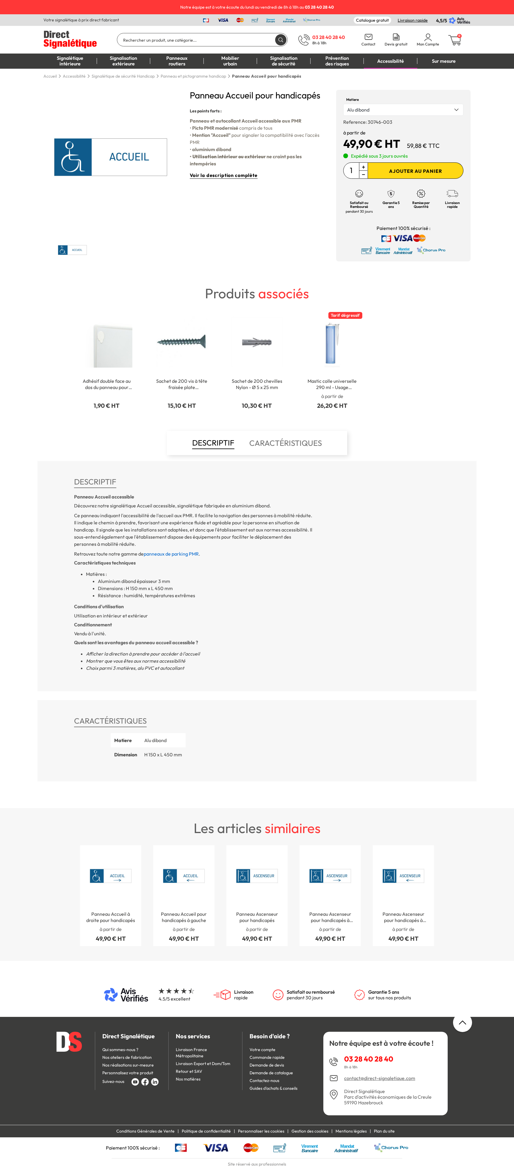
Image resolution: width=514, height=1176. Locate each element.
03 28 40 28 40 (368, 1058)
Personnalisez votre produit (127, 1072)
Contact (368, 44)
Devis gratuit (396, 44)
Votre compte (262, 1049)
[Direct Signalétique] (70, 39)
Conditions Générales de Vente (145, 1131)
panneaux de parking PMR (171, 554)
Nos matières (188, 1079)
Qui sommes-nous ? (120, 1049)
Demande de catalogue (271, 1072)
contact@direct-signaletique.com (379, 1078)
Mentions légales (351, 1131)
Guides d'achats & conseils (273, 1088)
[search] (280, 39)
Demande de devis (267, 1065)
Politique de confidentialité (206, 1131)
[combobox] (403, 110)
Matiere (352, 99)
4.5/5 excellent (174, 999)
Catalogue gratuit (372, 20)
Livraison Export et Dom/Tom (203, 1063)
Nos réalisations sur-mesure (128, 1065)
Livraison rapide (413, 20)
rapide (243, 995)
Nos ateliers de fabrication (127, 1057)
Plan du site (384, 1131)
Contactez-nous (264, 1080)
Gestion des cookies (310, 1131)
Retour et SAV (189, 1071)
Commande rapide (267, 1057)
